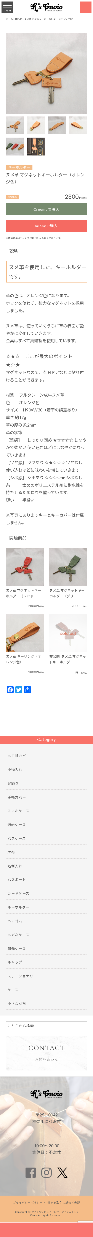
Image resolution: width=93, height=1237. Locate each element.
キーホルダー (19, 167)
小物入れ (15, 770)
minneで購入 (46, 226)
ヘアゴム (15, 921)
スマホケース (18, 811)
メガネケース (18, 935)
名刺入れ (15, 866)
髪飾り (13, 783)
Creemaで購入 (46, 209)
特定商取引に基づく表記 (64, 1202)
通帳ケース (17, 825)
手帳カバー (17, 797)
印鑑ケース (17, 949)
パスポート (17, 880)
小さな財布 (17, 1004)
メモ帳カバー (19, 756)
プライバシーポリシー (28, 1202)
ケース (13, 990)
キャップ (15, 962)
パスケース (17, 838)
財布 (11, 852)
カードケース (18, 893)
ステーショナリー (22, 976)
